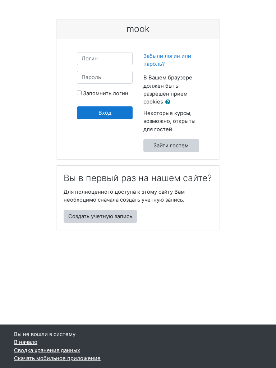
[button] (169, 102)
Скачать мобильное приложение (57, 358)
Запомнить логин (105, 93)
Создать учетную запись (100, 216)
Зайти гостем (171, 145)
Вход (104, 113)
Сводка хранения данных (47, 350)
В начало (25, 342)
